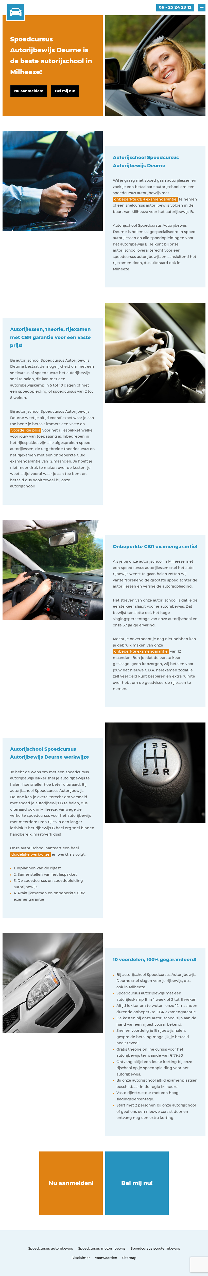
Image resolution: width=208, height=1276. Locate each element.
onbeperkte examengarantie (141, 651)
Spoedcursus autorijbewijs (50, 1248)
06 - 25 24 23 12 (175, 7)
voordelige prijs (25, 430)
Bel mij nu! (137, 1183)
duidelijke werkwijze (30, 854)
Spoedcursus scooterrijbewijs (155, 1248)
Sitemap (129, 1258)
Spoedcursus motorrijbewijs (102, 1248)
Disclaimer (81, 1258)
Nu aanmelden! (71, 1183)
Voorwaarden (106, 1258)
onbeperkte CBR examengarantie (145, 199)
